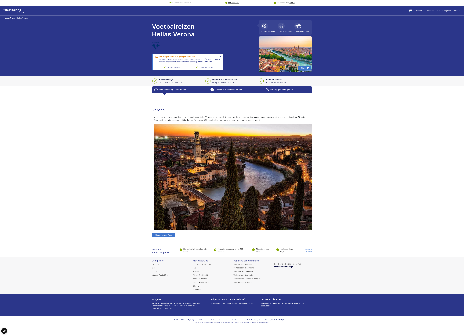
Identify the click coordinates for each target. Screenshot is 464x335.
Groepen (418, 10)
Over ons (155, 264)
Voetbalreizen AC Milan (242, 282)
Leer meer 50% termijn (202, 264)
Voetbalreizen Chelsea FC (243, 275)
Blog (153, 267)
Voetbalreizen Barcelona (242, 264)
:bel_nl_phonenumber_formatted (210, 322)
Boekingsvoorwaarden (201, 282)
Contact (155, 271)
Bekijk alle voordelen (308, 250)
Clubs (438, 10)
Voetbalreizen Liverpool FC (243, 271)
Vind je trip (446, 10)
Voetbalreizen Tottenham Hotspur (246, 278)
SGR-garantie (233, 2)
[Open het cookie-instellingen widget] (4, 330)
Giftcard (196, 286)
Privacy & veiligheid (200, 275)
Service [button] (456, 10)
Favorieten (430, 10)
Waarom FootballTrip (160, 275)
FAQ (194, 267)
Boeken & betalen (200, 278)
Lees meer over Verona (164, 235)
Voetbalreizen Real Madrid (243, 267)
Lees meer (265, 306)
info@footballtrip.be (164, 308)
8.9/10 (292, 2)
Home (6, 18)
